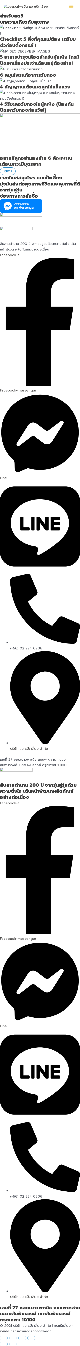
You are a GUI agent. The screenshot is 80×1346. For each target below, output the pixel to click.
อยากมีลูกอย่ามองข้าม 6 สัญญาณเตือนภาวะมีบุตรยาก (36, 161)
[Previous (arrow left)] (4, 1344)
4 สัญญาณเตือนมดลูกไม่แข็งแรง (35, 87)
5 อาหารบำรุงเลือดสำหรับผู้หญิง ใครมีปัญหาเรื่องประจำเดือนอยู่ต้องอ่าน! (39, 60)
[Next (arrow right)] (13, 1344)
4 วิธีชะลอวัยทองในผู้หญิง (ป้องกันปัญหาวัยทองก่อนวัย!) (37, 107)
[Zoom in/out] (4, 1338)
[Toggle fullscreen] (13, 1338)
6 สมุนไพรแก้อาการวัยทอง (28, 75)
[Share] (22, 1338)
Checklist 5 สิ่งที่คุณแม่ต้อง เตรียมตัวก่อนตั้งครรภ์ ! (38, 42)
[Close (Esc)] (31, 1338)
